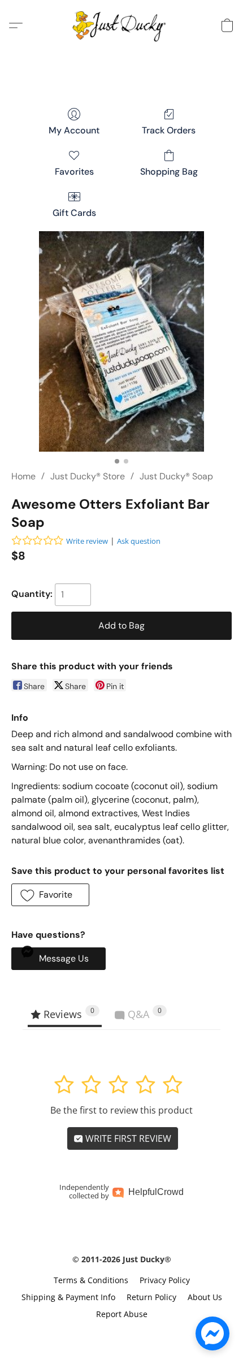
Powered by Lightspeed (121, 1333)
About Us (205, 1297)
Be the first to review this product (121, 1110)
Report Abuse (121, 1314)
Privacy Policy (165, 1280)
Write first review (127, 1138)
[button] (121, 25)
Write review (87, 541)
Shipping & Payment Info (68, 1297)
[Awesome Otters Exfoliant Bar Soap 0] (121, 341)
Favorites (74, 171)
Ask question (138, 541)
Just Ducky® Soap (176, 476)
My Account (74, 130)
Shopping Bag (169, 171)
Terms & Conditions (91, 1280)
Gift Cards (74, 213)
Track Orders (169, 130)
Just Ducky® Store (87, 476)
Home (23, 476)
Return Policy (151, 1297)
